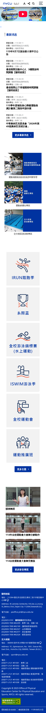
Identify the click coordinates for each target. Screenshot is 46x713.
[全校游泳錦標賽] (23, 339)
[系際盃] (23, 304)
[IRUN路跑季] (23, 269)
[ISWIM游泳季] (23, 375)
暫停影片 (4, 11)
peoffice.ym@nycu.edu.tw (22, 612)
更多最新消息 (22, 135)
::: (1, 26)
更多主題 (21, 469)
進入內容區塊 (6, 1)
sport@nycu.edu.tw (19, 654)
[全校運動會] (23, 410)
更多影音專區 (22, 569)
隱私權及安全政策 (9, 709)
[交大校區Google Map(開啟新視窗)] (40, 642)
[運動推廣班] (23, 446)
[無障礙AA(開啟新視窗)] (11, 702)
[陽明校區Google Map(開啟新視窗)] (7, 600)
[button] (24, 3)
